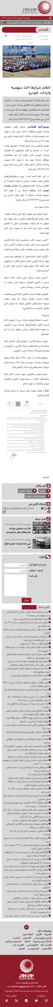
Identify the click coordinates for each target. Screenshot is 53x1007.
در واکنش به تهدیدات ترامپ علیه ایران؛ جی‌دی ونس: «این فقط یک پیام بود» (28, 638)
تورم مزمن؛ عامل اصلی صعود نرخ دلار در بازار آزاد (26, 810)
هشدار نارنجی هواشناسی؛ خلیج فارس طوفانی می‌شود (28, 741)
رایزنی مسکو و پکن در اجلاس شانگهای (31, 898)
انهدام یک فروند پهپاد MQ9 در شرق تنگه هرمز (27, 718)
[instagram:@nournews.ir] (46, 1001)
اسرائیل (26, 938)
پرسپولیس (33, 948)
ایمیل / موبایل (36, 570)
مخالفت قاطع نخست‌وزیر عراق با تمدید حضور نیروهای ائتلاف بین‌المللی (28, 903)
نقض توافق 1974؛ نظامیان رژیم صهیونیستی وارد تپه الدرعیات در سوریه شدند (27, 804)
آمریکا (47, 934)
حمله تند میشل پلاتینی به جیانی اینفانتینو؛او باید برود (27, 691)
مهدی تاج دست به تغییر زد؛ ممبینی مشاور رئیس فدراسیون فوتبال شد (27, 878)
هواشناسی (31, 945)
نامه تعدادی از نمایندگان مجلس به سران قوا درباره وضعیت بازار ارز (29, 910)
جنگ (26, 941)
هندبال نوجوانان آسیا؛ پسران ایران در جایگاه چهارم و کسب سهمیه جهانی (29, 783)
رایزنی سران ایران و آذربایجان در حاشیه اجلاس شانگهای (28, 885)
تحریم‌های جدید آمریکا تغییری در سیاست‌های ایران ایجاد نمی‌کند (28, 769)
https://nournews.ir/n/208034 (18, 508)
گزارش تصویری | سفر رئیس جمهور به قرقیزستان (26, 746)
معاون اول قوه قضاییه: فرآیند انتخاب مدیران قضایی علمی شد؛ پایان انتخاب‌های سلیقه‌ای (29, 663)
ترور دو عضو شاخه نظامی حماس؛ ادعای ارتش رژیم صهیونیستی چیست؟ (28, 613)
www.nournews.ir (26, 991)
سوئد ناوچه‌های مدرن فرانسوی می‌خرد (31, 619)
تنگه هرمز (27, 934)
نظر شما (33, 576)
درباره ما (41, 996)
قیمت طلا (45, 945)
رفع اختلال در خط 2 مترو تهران (34, 644)
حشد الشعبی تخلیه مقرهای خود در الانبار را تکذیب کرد (29, 790)
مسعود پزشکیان (12, 941)
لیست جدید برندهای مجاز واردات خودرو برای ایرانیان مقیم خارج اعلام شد (28, 751)
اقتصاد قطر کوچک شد (38, 774)
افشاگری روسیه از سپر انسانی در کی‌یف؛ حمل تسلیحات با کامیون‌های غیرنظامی (28, 861)
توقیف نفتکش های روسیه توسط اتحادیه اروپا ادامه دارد (28, 734)
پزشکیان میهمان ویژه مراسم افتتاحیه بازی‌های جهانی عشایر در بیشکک (28, 825)
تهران (21, 948)
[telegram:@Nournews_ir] (26, 1001)
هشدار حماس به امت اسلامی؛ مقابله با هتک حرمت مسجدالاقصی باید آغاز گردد (28, 815)
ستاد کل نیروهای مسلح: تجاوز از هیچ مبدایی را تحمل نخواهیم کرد (27, 670)
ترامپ (15, 938)
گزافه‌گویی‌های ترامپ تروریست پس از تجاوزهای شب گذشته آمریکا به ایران (27, 854)
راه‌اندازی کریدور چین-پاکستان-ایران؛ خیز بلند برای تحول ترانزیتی (26, 797)
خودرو (42, 491)
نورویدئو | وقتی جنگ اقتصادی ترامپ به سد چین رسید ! (27, 840)
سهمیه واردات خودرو (35, 496)
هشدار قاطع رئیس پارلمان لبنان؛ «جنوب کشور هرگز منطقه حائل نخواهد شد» (28, 712)
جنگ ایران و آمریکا (41, 941)
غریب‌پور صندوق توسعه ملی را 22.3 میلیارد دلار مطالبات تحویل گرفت (27, 847)
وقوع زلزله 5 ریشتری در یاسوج (34, 721)
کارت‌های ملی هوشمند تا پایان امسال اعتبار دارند (26, 866)
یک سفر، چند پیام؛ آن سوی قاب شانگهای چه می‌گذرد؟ (28, 705)
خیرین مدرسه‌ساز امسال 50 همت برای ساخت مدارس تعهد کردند (28, 893)
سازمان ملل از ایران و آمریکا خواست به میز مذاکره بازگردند (26, 631)
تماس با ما (12, 996)
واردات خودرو (25, 491)
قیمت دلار (17, 945)
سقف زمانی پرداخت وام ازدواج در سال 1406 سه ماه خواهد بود (27, 624)
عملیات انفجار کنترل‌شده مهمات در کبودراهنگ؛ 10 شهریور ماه (27, 649)
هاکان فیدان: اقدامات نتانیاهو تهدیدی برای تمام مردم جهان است (27, 871)
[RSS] (16, 1001)
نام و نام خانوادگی (38, 565)
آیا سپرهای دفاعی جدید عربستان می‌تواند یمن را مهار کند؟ (27, 726)
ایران (38, 934)
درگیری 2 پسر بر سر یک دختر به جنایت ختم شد (27, 916)
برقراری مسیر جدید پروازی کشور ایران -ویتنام (28, 778)
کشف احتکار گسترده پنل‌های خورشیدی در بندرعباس (30, 677)
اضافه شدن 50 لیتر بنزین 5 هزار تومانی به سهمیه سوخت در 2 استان (26, 762)
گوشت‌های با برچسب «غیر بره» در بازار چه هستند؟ (30, 832)
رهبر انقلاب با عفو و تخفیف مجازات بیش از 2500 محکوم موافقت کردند (26, 684)
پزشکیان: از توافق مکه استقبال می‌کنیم (31, 820)
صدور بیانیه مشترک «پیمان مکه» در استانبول (28, 757)
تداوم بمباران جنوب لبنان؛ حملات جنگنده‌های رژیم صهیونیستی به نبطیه (28, 656)
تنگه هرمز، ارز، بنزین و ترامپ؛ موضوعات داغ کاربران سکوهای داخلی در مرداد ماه (29, 698)
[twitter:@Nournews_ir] (36, 1001)
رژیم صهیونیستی (42, 938)
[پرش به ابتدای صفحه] (26, 927)
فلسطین (46, 948)
